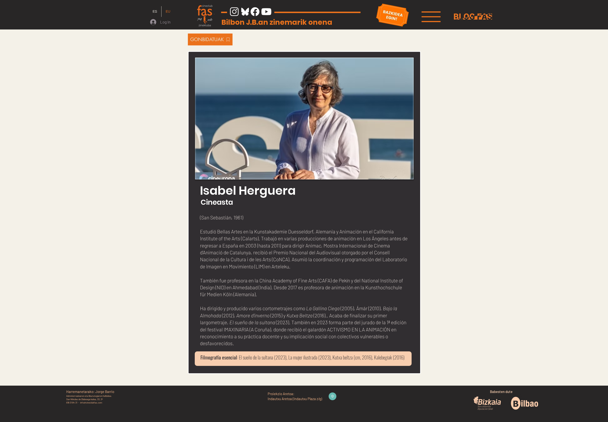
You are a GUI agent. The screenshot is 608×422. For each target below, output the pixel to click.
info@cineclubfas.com (91, 402)
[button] (431, 16)
